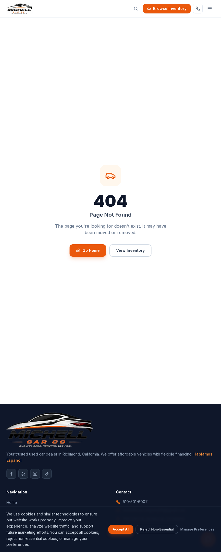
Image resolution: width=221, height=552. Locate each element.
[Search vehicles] (136, 8)
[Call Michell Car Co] (198, 8)
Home (11, 502)
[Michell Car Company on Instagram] (35, 474)
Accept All (121, 529)
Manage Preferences (197, 529)
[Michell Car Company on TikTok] (47, 474)
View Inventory (130, 250)
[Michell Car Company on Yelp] (23, 474)
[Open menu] (210, 8)
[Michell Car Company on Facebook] (11, 474)
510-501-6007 (135, 501)
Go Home (91, 250)
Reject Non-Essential (157, 529)
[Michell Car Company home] (19, 8)
